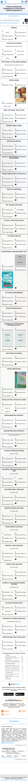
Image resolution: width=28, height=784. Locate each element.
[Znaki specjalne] (26, 23)
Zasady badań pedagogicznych (10, 656)
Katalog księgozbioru (14, 16)
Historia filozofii (7, 659)
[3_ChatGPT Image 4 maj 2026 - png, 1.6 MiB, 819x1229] (10, 757)
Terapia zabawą (8, 678)
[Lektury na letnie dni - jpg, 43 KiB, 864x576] (7, 742)
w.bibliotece (13, 704)
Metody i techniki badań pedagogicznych (12, 661)
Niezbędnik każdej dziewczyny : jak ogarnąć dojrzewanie (15, 665)
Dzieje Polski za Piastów (9, 675)
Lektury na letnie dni (7, 726)
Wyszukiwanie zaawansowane (7, 22)
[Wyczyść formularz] (23, 23)
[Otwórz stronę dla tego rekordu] (8, 31)
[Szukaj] (26, 20)
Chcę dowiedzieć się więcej (7, 779)
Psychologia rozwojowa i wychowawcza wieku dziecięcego (15, 660)
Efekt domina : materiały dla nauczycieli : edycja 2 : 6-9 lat (15, 670)
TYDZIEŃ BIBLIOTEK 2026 (8, 748)
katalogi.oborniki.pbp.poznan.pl (8, 741)
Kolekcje (17, 22)
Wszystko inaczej (8, 677)
